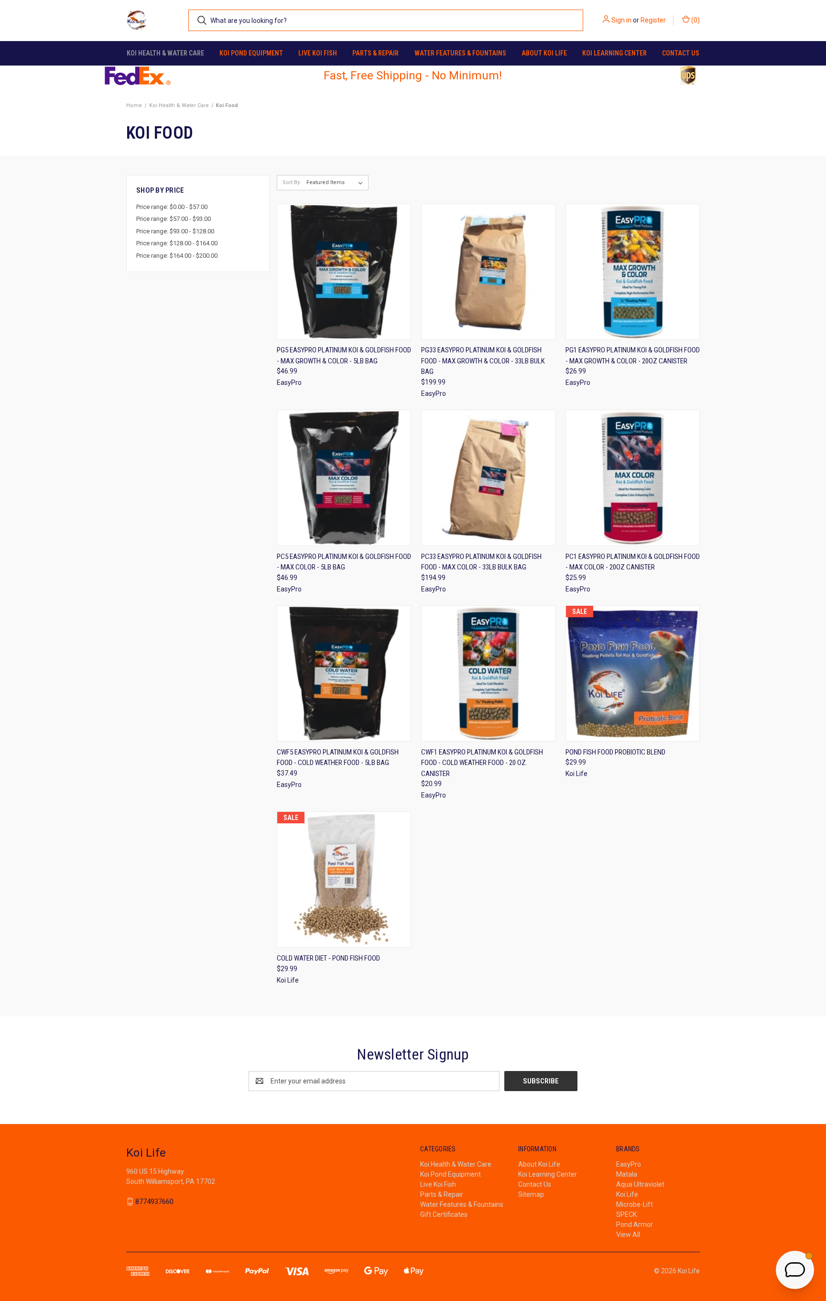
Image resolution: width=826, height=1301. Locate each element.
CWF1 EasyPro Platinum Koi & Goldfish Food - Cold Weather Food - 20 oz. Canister (482, 763)
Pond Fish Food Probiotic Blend (615, 752)
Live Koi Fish (317, 53)
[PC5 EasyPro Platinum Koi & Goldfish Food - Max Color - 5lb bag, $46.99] (344, 478)
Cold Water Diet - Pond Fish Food (328, 958)
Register (653, 20)
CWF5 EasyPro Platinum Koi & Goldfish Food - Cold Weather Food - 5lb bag (338, 757)
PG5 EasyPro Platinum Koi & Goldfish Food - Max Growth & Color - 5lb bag (344, 355)
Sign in (621, 20)
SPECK (626, 1214)
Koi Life (627, 1194)
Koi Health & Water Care (165, 53)
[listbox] (336, 182)
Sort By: (292, 182)
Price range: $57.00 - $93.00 (173, 218)
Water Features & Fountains (460, 53)
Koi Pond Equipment (251, 53)
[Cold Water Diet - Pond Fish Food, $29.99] (344, 879)
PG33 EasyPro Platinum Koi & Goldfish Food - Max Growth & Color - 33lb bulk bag (483, 361)
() (695, 20)
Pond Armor (634, 1224)
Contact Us (680, 53)
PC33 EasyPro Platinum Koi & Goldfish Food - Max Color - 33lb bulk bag (481, 562)
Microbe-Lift (634, 1204)
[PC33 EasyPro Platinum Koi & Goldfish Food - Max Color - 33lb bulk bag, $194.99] (488, 478)
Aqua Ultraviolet (640, 1184)
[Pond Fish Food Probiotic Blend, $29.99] (632, 673)
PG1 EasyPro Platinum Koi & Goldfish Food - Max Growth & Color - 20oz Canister (632, 355)
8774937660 (154, 1201)
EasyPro (628, 1164)
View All (628, 1234)
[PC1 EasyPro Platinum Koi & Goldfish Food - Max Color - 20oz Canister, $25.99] (632, 478)
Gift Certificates (443, 1214)
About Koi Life (544, 53)
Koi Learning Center (614, 53)
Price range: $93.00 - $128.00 (175, 231)
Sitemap (531, 1194)
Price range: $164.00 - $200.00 (176, 255)
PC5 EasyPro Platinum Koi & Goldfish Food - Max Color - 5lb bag (344, 562)
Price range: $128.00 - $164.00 (176, 243)
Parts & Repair (375, 53)
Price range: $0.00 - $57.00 (171, 206)
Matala (626, 1174)
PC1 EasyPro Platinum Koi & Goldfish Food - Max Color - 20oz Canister (632, 562)
